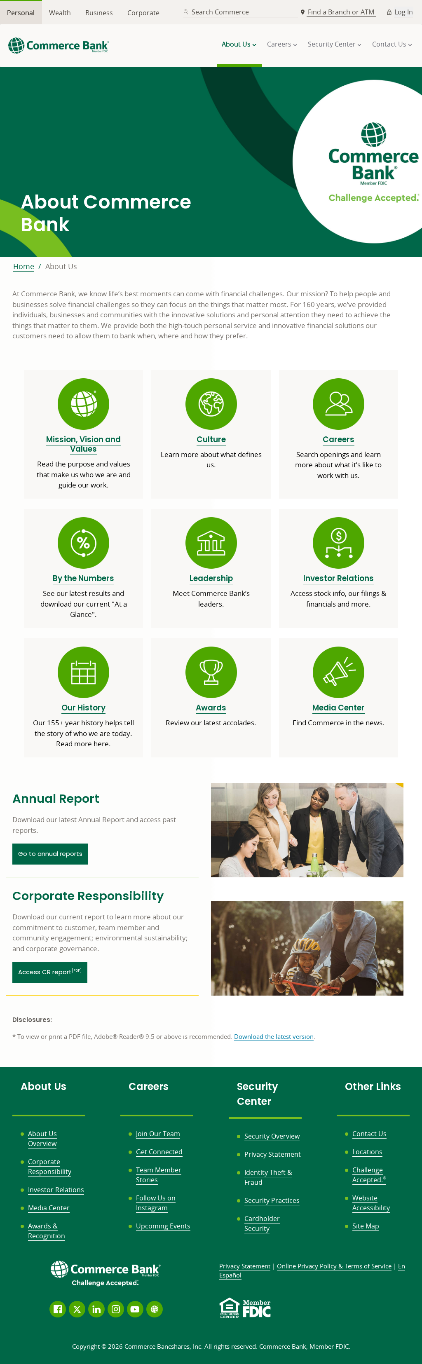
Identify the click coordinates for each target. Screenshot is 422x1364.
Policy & (334, 1266)
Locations (367, 1151)
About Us (61, 266)
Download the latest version (274, 1036)
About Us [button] (236, 44)
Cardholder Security (262, 1223)
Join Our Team (158, 1133)
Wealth (60, 12)
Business (99, 12)
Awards (211, 707)
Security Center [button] (332, 44)
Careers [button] (279, 44)
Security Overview (272, 1136)
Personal (21, 12)
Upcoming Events (163, 1225)
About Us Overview (42, 1138)
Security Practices (272, 1200)
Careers (338, 439)
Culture (211, 439)
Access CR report (50, 972)
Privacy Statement (272, 1154)
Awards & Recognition (46, 1230)
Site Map (365, 1225)
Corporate (143, 12)
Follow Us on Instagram (156, 1202)
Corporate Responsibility (49, 1166)
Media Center (338, 707)
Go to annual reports (50, 853)
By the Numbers (83, 578)
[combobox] (240, 12)
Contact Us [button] (389, 44)
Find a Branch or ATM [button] (342, 11)
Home (23, 266)
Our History (83, 707)
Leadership (211, 578)
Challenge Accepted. (369, 1174)
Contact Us (369, 1133)
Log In (403, 11)
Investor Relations (338, 578)
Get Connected (159, 1151)
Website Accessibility (371, 1202)
